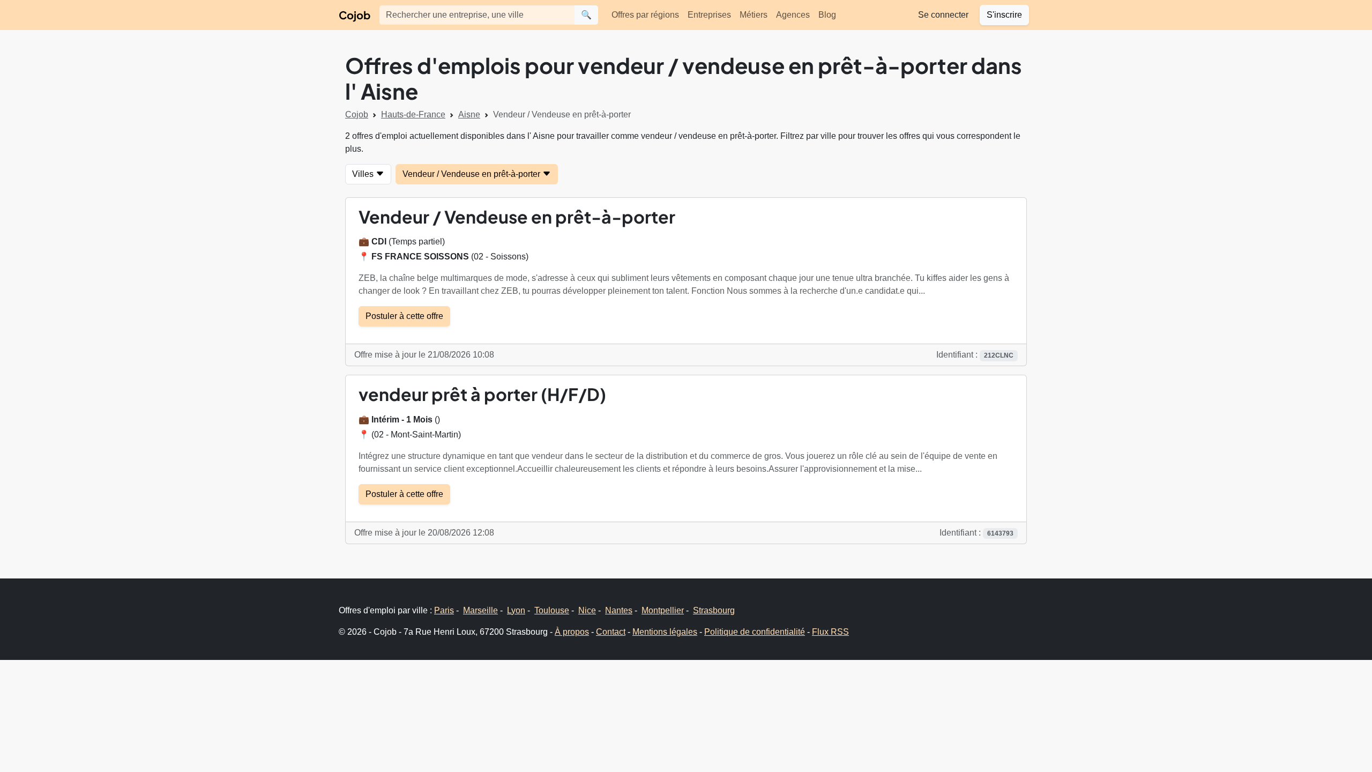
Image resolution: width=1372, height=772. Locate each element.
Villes (364, 174)
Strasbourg (714, 610)
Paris (444, 610)
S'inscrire (1004, 14)
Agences (793, 14)
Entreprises (709, 14)
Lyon (516, 610)
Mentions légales (664, 631)
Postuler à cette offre (404, 316)
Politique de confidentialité (754, 631)
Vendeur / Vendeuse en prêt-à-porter (472, 174)
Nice (587, 610)
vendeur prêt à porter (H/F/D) (482, 394)
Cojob (354, 14)
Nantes (618, 610)
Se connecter (943, 14)
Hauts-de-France (413, 114)
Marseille (480, 610)
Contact (610, 631)
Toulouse (551, 610)
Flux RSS (830, 631)
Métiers (753, 14)
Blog (827, 14)
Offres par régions (645, 14)
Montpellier (663, 610)
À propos (572, 631)
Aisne (469, 114)
